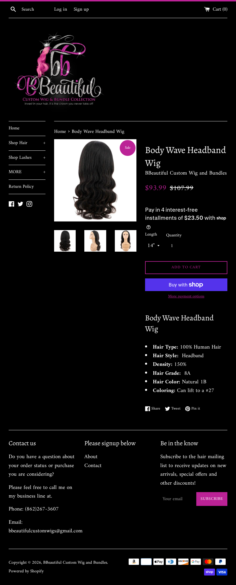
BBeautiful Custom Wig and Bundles (75, 563)
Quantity (174, 235)
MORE (27, 172)
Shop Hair (27, 143)
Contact (93, 466)
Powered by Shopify (26, 571)
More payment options (186, 296)
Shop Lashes (27, 158)
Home (14, 128)
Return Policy (21, 187)
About (91, 457)
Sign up (81, 9)
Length (151, 234)
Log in (60, 9)
